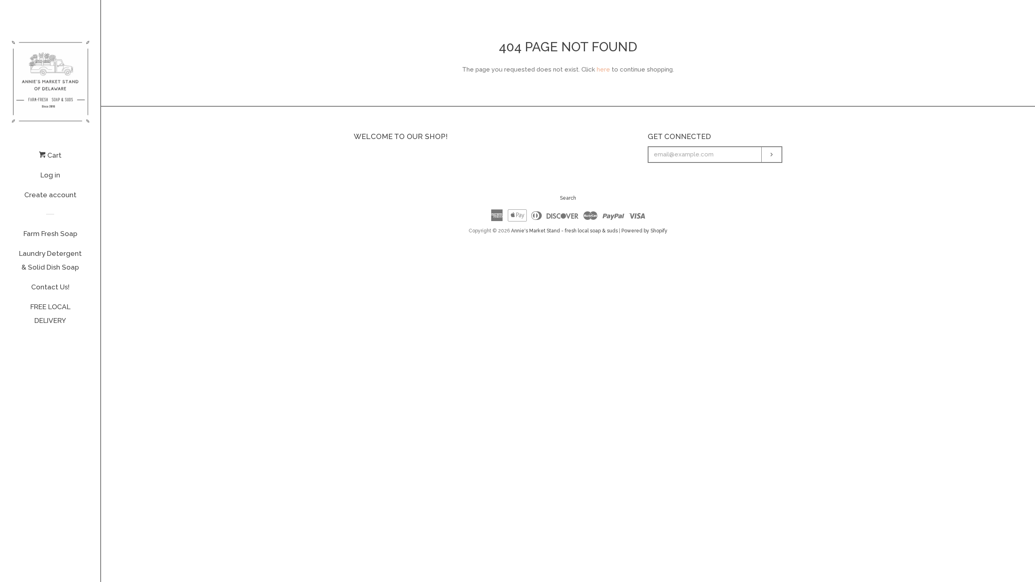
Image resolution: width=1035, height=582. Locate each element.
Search (568, 198)
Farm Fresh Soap (50, 234)
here (603, 69)
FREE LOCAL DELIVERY (50, 314)
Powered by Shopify (644, 231)
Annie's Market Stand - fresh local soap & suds (564, 231)
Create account (50, 195)
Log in (50, 175)
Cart (53, 155)
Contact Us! (50, 287)
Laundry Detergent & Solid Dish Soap (50, 260)
